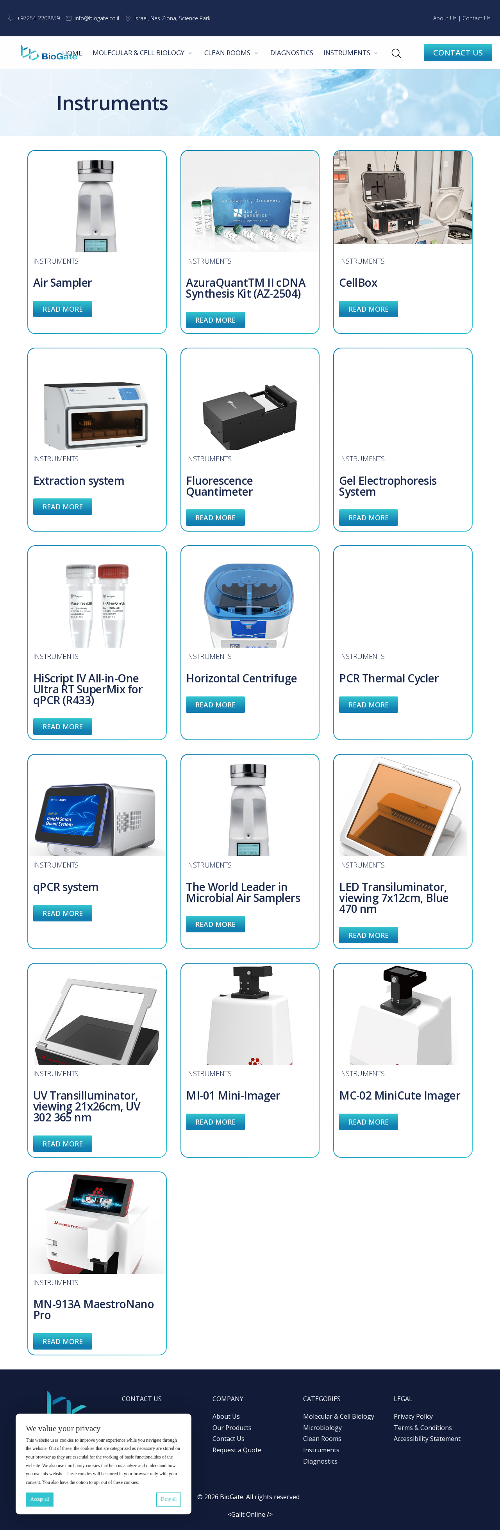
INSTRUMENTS (346, 52)
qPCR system (66, 886)
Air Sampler (62, 282)
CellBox (358, 282)
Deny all (169, 1499)
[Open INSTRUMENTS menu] (376, 53)
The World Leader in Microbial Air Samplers (243, 892)
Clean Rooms (322, 1438)
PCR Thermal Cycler (389, 678)
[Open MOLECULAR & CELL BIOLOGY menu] (190, 53)
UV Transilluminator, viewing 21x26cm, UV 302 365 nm (86, 1106)
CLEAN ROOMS (227, 52)
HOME (72, 52)
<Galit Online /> (250, 1514)
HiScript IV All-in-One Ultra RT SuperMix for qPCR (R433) (88, 689)
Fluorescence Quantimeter (219, 486)
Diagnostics (320, 1461)
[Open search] (396, 53)
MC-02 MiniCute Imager (399, 1095)
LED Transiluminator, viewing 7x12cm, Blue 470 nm (394, 897)
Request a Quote (236, 1450)
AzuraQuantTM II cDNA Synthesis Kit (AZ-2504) (245, 288)
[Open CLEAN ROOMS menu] (256, 53)
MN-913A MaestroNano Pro (93, 1309)
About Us (445, 18)
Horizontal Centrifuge (241, 678)
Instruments (56, 261)
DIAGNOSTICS (291, 52)
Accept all (39, 1499)
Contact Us (476, 18)
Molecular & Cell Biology (338, 1416)
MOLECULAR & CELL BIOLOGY (138, 52)
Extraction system (78, 480)
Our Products (232, 1427)
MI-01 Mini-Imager (233, 1095)
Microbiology (322, 1427)
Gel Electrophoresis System (387, 486)
